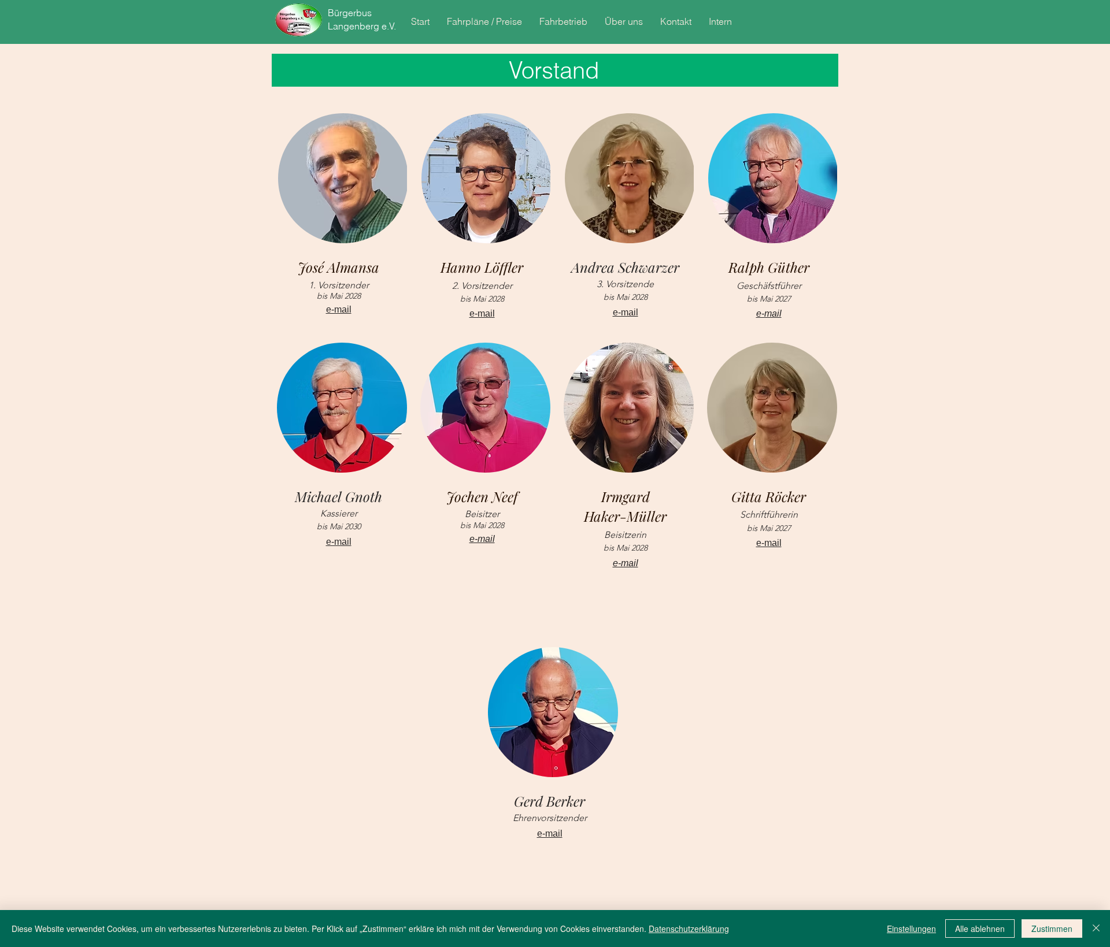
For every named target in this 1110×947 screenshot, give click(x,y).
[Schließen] (1096, 928)
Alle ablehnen (980, 928)
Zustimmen (1051, 928)
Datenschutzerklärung (689, 928)
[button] (484, 21)
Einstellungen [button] (911, 928)
